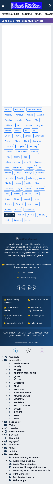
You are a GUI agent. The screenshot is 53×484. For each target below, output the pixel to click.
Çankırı (21, 214)
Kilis (39, 167)
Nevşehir (9, 188)
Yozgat (18, 209)
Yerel (16, 418)
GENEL (38, 14)
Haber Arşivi (36, 323)
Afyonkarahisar (34, 109)
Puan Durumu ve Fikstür (13, 316)
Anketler (14, 444)
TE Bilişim (33, 342)
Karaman (39, 162)
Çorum (31, 214)
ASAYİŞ (33, 335)
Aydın (28, 120)
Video (12, 425)
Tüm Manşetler (37, 315)
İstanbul (42, 214)
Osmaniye (39, 188)
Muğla (28, 183)
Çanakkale (9, 214)
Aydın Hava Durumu (40, 299)
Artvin (19, 120)
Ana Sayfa (14, 356)
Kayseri (30, 167)
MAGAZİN (18, 399)
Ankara (30, 114)
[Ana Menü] (3, 5)
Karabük (27, 162)
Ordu (28, 188)
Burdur (8, 135)
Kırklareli (40, 172)
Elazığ (26, 141)
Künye (12, 447)
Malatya (31, 178)
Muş (37, 183)
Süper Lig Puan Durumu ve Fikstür (31, 470)
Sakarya (16, 193)
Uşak (29, 204)
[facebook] (15, 351)
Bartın (19, 125)
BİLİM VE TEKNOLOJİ (24, 373)
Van (36, 204)
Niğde (19, 188)
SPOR (18, 335)
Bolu (35, 130)
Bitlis (27, 130)
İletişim (13, 450)
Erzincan (37, 141)
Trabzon (8, 204)
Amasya (19, 114)
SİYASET (38, 332)
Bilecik (8, 130)
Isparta (17, 156)
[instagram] (42, 351)
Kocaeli (8, 172)
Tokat (36, 199)
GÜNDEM (27, 14)
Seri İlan (13, 434)
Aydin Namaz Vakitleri (11, 309)
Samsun (27, 193)
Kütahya (28, 172)
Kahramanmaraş (12, 162)
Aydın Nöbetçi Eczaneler (12, 301)
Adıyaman (19, 109)
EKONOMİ (19, 382)
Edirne (17, 141)
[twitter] (28, 351)
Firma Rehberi (17, 431)
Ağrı (36, 120)
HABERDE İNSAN (22, 392)
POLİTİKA (18, 402)
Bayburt (40, 125)
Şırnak (28, 220)
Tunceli (19, 204)
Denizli (28, 135)
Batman (29, 125)
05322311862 (28, 272)
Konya (18, 172)
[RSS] (34, 287)
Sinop (7, 199)
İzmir (7, 220)
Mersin (18, 183)
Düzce (7, 141)
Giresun (8, 151)
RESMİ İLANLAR (10, 14)
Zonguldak (29, 209)
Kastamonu (18, 167)
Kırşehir (20, 178)
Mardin (8, 183)
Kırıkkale (9, 178)
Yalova (8, 209)
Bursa (18, 135)
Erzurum (9, 146)
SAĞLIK (41, 335)
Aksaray (8, 114)
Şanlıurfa (17, 220)
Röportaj (14, 438)
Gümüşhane (21, 151)
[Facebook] (19, 287)
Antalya (40, 114)
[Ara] (50, 5)
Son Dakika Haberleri (16, 323)
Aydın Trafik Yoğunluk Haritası (35, 309)
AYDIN (46, 332)
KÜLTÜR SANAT (21, 395)
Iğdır (26, 156)
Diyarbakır (39, 135)
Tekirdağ (26, 199)
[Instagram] (29, 287)
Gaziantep (33, 146)
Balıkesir (9, 125)
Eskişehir (21, 146)
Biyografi (14, 441)
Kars (7, 167)
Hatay (7, 156)
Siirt (36, 193)
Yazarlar (13, 428)
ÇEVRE (11, 335)
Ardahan (8, 120)
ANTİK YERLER (21, 363)
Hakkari (34, 151)
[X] (24, 287)
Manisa (42, 178)
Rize (7, 193)
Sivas (16, 199)
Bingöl (18, 130)
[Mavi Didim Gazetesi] (26, 5)
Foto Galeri (15, 421)
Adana (8, 109)
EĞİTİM (26, 335)
